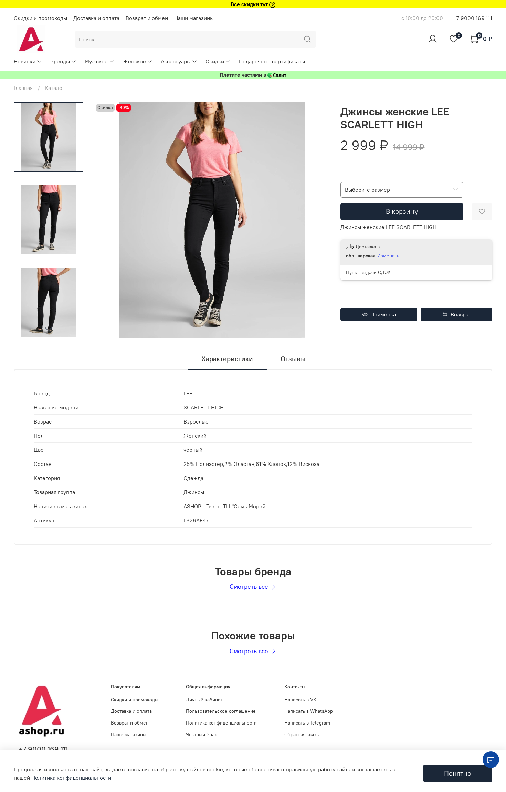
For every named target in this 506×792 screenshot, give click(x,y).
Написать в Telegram (307, 723)
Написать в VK (300, 700)
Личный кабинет (204, 700)
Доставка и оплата (96, 17)
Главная (23, 87)
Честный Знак (201, 734)
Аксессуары (176, 61)
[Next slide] (48, 329)
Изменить (388, 255)
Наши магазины (194, 17)
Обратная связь (301, 734)
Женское (134, 61)
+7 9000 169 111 (472, 17)
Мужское (96, 61)
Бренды (60, 61)
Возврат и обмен (147, 17)
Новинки (24, 61)
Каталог (55, 87)
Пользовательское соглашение (221, 711)
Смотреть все (250, 587)
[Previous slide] (108, 220)
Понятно (457, 773)
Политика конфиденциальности (221, 723)
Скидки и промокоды (40, 17)
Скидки (214, 61)
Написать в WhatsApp (308, 711)
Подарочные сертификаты (272, 61)
